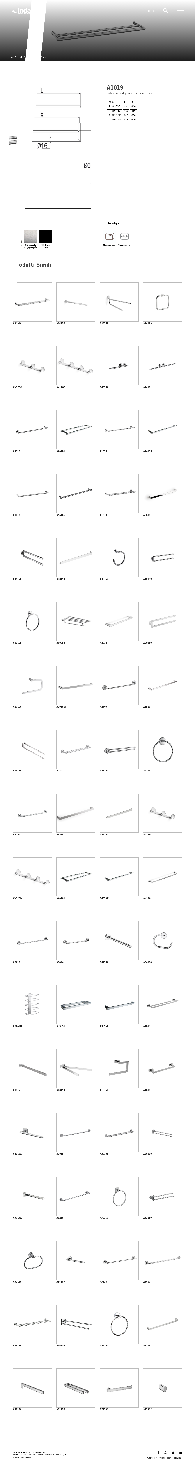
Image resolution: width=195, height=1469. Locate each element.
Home (10, 58)
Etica (29, 1458)
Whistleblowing (19, 1458)
